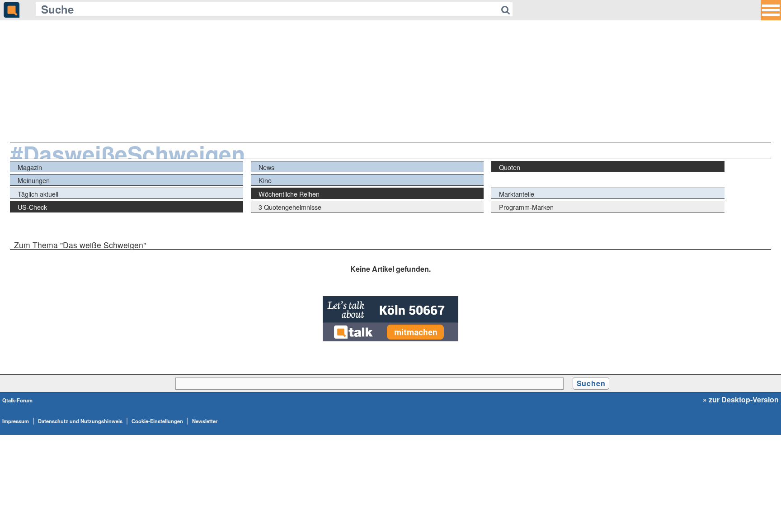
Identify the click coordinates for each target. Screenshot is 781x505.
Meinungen (34, 180)
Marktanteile (516, 193)
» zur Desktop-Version (741, 400)
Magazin (30, 167)
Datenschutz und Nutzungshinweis (80, 421)
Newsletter (204, 421)
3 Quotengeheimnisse (290, 207)
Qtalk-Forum (17, 400)
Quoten (509, 167)
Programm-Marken (526, 207)
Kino (265, 180)
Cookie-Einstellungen (157, 421)
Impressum (15, 421)
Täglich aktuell (38, 193)
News (266, 167)
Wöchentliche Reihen (289, 193)
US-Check (32, 207)
